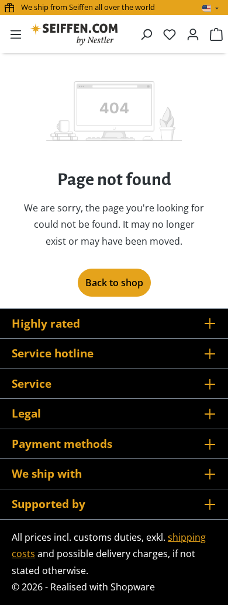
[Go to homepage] (74, 34)
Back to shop (114, 282)
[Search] (146, 34)
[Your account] (193, 34)
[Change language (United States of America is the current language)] (210, 8)
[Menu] (16, 34)
